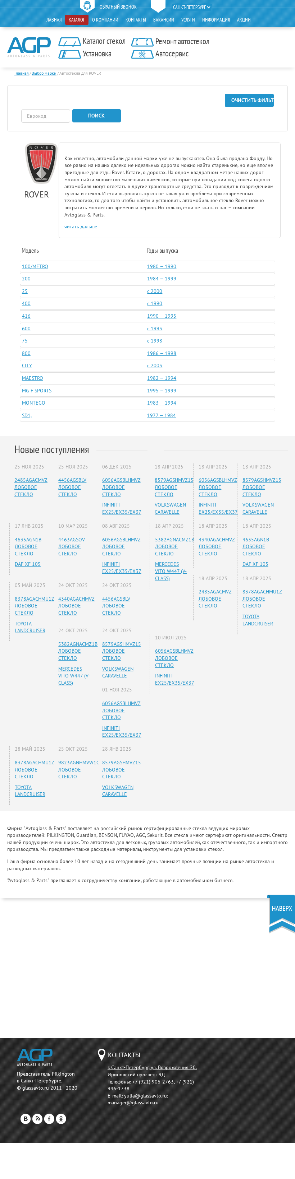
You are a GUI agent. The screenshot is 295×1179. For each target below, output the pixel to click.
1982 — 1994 (161, 378)
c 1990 (154, 303)
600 (26, 328)
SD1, (27, 415)
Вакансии (163, 20)
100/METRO (35, 266)
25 (25, 291)
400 (26, 303)
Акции (244, 20)
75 (25, 340)
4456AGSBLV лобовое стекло (72, 487)
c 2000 (154, 291)
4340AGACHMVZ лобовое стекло (76, 606)
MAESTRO (32, 378)
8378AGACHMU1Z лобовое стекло (34, 606)
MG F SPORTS (36, 390)
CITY (27, 365)
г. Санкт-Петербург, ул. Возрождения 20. (152, 1067)
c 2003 (154, 365)
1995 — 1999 (161, 390)
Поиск (96, 115)
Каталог (77, 20)
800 (26, 353)
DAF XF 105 (28, 564)
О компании (105, 20)
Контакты (136, 20)
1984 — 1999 (161, 278)
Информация (216, 20)
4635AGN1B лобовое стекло (28, 546)
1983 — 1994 (161, 403)
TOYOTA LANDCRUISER (30, 627)
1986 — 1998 (161, 353)
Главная (53, 20)
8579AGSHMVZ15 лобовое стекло (121, 651)
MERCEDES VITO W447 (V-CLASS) (74, 676)
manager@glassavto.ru (133, 1102)
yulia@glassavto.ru (145, 1095)
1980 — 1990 (161, 266)
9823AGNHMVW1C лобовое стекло (78, 769)
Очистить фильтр (252, 100)
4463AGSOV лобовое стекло (71, 546)
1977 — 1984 (161, 415)
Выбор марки (44, 73)
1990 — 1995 (161, 316)
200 (26, 278)
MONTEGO (33, 403)
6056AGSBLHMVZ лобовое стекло (121, 487)
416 (26, 316)
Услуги (188, 20)
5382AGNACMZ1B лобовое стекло (77, 651)
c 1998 (154, 340)
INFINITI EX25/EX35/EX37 (121, 508)
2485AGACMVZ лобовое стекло (30, 487)
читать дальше (80, 226)
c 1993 (154, 328)
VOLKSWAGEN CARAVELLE (117, 672)
